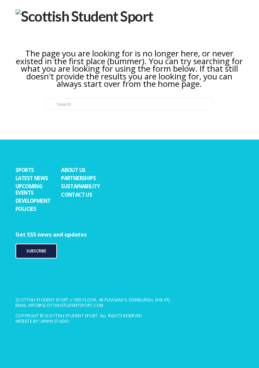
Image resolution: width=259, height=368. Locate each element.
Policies (26, 208)
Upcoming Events (29, 189)
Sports (25, 170)
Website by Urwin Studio (42, 321)
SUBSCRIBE (36, 251)
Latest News (32, 178)
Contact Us (76, 194)
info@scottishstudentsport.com (66, 305)
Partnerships (78, 178)
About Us (73, 170)
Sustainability (80, 186)
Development (33, 200)
